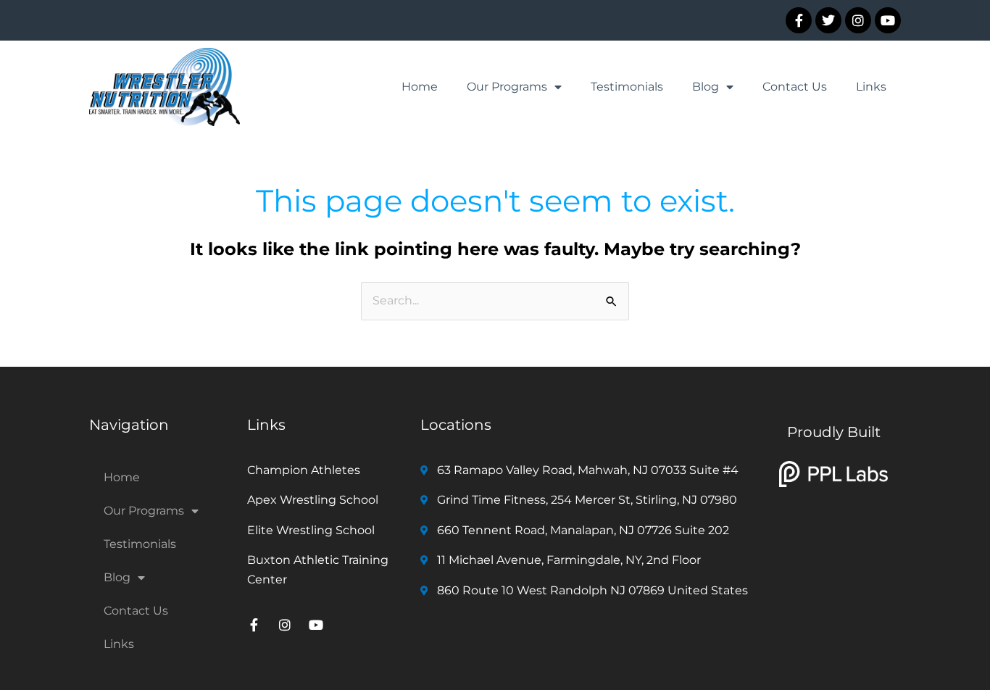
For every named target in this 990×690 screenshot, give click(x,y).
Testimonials (627, 86)
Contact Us (794, 86)
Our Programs (507, 86)
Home (420, 86)
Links (871, 86)
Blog (705, 86)
